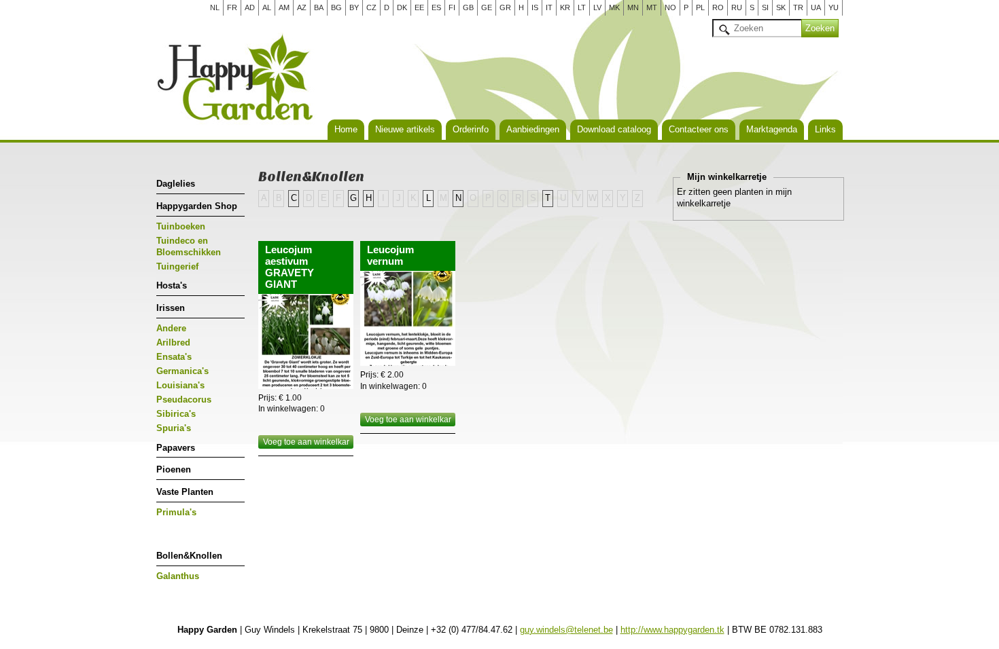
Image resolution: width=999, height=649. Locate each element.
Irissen (170, 308)
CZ (371, 7)
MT (651, 7)
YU (833, 7)
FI (452, 7)
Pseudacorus (183, 399)
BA (318, 7)
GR (505, 7)
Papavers (175, 448)
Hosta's (171, 285)
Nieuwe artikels (405, 129)
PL (700, 7)
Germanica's (182, 371)
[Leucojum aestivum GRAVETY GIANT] (305, 341)
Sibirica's (176, 414)
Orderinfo (471, 129)
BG (336, 7)
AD (250, 7)
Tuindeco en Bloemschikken (188, 246)
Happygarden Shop (196, 206)
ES (436, 7)
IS (534, 7)
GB (468, 7)
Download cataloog (614, 129)
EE (419, 7)
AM (284, 7)
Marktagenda (771, 129)
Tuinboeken (180, 226)
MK (614, 7)
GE (486, 7)
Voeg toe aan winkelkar (306, 442)
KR (565, 7)
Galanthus (177, 576)
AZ (301, 7)
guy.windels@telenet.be (566, 630)
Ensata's (174, 357)
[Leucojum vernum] (407, 318)
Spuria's (173, 428)
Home (345, 129)
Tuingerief (177, 266)
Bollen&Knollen (189, 556)
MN (633, 7)
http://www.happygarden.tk (672, 630)
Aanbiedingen (532, 129)
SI (765, 7)
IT (549, 7)
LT (582, 7)
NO (670, 7)
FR (232, 7)
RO (718, 7)
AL (266, 7)
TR (798, 7)
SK (781, 7)
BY (354, 7)
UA (816, 7)
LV (597, 7)
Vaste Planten (184, 492)
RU (736, 7)
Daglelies (175, 184)
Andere (171, 328)
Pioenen (173, 469)
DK (402, 7)
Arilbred (173, 342)
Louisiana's (180, 385)
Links (825, 129)
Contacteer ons (699, 129)
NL (215, 7)
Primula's (176, 512)
